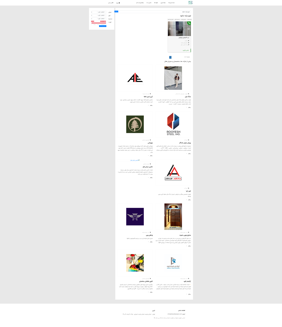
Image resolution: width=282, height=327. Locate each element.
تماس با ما (149, 3)
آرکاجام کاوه (187, 281)
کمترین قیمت (189, 19)
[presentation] (170, 29)
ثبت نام (110, 3)
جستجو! (116, 11)
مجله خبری (163, 3)
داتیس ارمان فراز (148, 167)
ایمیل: (183, 314)
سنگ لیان (188, 97)
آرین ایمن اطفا (148, 97)
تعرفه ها (156, 3)
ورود (117, 3)
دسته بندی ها (172, 3)
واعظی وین (149, 235)
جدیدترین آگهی (177, 19)
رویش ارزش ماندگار (185, 143)
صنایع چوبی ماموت (184, 43)
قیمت (110, 22)
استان (110, 12)
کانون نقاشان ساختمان (146, 281)
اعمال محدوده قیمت (103, 26)
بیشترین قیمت (183, 19)
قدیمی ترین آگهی (170, 19)
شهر (109, 16)
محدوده (110, 19)
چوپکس (150, 143)
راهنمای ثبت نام (140, 3)
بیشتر (189, 107)
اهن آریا (188, 191)
